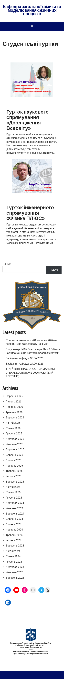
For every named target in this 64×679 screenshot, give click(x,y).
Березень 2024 (15, 545)
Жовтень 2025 (14, 444)
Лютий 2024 (13, 551)
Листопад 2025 (15, 439)
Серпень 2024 (14, 518)
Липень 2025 (13, 460)
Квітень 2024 (13, 540)
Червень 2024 (14, 529)
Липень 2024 (13, 524)
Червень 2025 (14, 465)
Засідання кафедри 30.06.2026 (24, 358)
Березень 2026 (15, 417)
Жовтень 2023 (14, 572)
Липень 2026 (13, 401)
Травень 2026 (14, 412)
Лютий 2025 (13, 486)
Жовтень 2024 (14, 508)
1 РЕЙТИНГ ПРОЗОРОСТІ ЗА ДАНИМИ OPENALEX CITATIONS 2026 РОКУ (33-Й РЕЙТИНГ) (30, 372)
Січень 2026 (13, 428)
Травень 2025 (14, 470)
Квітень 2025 (13, 476)
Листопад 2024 (15, 502)
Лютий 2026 (13, 422)
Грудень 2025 (14, 433)
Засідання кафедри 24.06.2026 (24, 363)
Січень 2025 (13, 492)
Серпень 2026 (14, 396)
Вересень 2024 (15, 513)
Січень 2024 (13, 556)
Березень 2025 (15, 481)
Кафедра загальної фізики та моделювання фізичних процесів (32, 10)
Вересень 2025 (15, 449)
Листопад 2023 (15, 567)
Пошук (6, 264)
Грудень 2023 (14, 561)
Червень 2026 (14, 406)
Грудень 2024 (14, 497)
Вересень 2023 (15, 577)
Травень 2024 (14, 535)
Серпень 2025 (14, 455)
